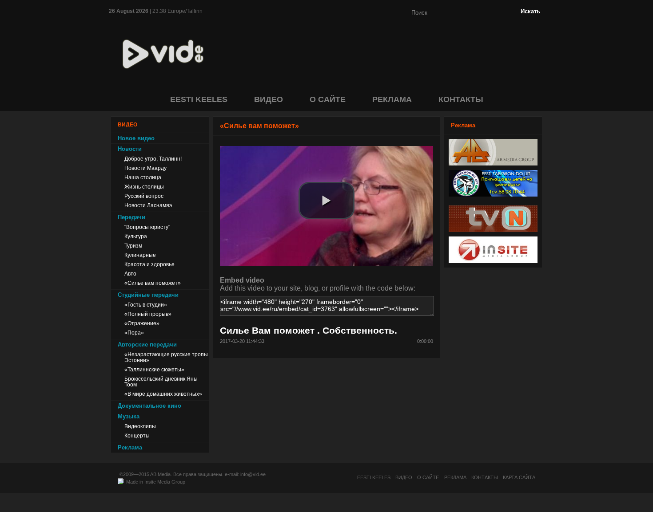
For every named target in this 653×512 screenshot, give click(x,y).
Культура (135, 236)
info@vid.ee (253, 474)
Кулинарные (140, 255)
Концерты (137, 435)
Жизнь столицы (144, 186)
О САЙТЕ (328, 99)
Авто (130, 273)
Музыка (128, 416)
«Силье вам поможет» (152, 283)
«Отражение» (141, 323)
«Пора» (134, 332)
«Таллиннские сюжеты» (154, 369)
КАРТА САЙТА (519, 477)
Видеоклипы (140, 426)
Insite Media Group (164, 481)
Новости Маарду (145, 168)
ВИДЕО (268, 99)
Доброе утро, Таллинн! (153, 158)
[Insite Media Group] (493, 260)
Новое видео (136, 138)
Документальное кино (149, 405)
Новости (130, 149)
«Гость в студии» (145, 304)
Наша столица (142, 177)
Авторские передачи (147, 344)
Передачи (131, 217)
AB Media (160, 474)
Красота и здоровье (149, 264)
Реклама (130, 447)
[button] (326, 200)
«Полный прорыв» (147, 314)
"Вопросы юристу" (147, 227)
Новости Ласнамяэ (148, 205)
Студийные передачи (148, 294)
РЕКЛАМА (392, 99)
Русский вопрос (143, 196)
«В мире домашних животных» (163, 394)
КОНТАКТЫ (460, 99)
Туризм (133, 245)
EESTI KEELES (198, 99)
